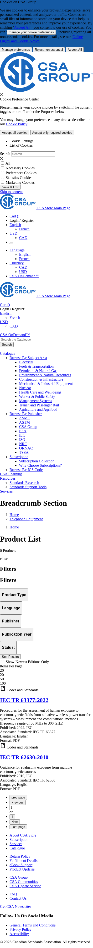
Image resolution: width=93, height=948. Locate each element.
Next (14, 822)
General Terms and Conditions (33, 925)
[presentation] (1, 94)
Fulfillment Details (23, 861)
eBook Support (21, 865)
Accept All (22, 27)
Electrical (26, 362)
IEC (22, 435)
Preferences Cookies (21, 173)
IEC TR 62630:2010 (24, 757)
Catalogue (17, 848)
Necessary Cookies (20, 168)
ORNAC (26, 448)
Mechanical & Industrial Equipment (46, 384)
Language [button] (17, 250)
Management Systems (35, 401)
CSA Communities (24, 882)
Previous (17, 802)
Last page (18, 827)
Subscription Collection (36, 461)
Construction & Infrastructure (41, 379)
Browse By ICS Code (26, 470)
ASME (24, 418)
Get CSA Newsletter (15, 906)
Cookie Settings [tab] (21, 141)
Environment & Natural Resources (45, 375)
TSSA (24, 452)
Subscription (19, 839)
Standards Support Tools (28, 487)
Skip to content (11, 192)
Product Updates (22, 869)
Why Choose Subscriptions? (40, 465)
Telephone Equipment (26, 519)
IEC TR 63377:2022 (24, 700)
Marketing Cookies (20, 182)
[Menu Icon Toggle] (11, 243)
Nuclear (25, 388)
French (24, 229)
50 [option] (2, 679)
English (25, 254)
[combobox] (22, 339)
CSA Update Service (25, 886)
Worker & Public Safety (37, 396)
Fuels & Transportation (36, 366)
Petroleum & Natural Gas (38, 371)
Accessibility (19, 934)
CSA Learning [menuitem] (11, 474)
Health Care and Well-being (40, 392)
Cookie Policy (16, 124)
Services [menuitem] (6, 491)
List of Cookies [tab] (21, 145)
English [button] (15, 225)
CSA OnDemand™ (24, 276)
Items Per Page (11, 666)
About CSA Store (23, 835)
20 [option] (2, 675)
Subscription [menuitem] (19, 457)
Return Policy (20, 856)
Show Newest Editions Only (27, 662)
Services (16, 844)
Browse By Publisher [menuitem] (26, 414)
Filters (8, 580)
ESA (22, 431)
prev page (18, 797)
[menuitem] (56, 362)
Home (14, 515)
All (7, 163)
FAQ (13, 894)
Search (5, 154)
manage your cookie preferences (31, 32)
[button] (46, 689)
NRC (23, 444)
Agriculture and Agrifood (38, 409)
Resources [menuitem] (8, 478)
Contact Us (18, 898)
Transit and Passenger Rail (39, 405)
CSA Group (28, 427)
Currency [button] (17, 263)
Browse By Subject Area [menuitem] (28, 358)
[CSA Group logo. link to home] (46, 91)
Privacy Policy (20, 929)
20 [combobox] (2, 670)
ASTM (24, 422)
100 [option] (3, 683)
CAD (23, 238)
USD (13, 233)
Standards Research (24, 483)
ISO (22, 440)
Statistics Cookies (19, 178)
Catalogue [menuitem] (7, 353)
